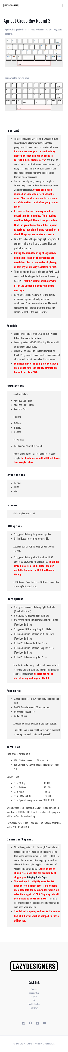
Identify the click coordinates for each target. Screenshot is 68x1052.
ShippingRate (34, 992)
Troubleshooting (34, 1004)
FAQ (34, 1000)
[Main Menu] (62, 5)
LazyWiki (34, 996)
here (39, 338)
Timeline (34, 989)
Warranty (34, 1007)
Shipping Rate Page (37, 877)
